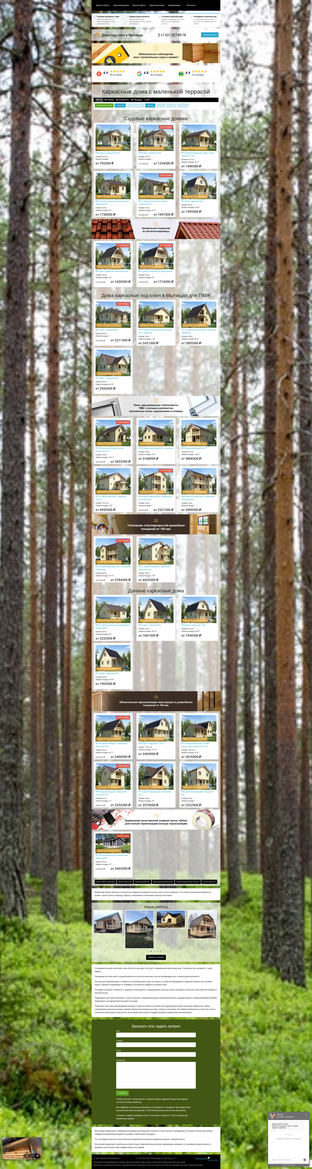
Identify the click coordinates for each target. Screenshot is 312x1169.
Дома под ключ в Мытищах (122, 35)
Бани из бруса (139, 5)
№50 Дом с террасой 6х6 (149, 153)
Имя (118, 1031)
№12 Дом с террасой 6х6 (149, 625)
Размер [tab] (110, 100)
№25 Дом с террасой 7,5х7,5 (151, 743)
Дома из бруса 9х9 (125, 882)
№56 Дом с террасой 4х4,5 (108, 153)
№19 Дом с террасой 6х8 (107, 673)
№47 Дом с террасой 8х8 (107, 330)
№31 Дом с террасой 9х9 (107, 378)
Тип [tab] (100, 100)
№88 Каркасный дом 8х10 (193, 448)
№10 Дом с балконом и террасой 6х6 (155, 271)
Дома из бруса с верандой (105, 882)
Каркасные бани (156, 5)
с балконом (120, 105)
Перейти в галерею (155, 957)
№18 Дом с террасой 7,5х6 (193, 625)
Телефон (119, 1041)
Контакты (191, 5)
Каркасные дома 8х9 (142, 882)
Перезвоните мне (210, 35)
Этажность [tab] (123, 100)
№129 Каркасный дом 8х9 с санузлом (155, 448)
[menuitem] (102, 5)
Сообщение (120, 1060)
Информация (174, 5)
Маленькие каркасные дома (163, 882)
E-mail (118, 1050)
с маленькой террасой (104, 105)
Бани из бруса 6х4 (209, 882)
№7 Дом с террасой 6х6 (192, 201)
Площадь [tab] (137, 100)
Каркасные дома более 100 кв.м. (187, 882)
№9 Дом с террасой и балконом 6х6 (112, 271)
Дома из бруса (102, 5)
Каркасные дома (121, 5)
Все (148, 100)
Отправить (122, 1093)
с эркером (150, 105)
